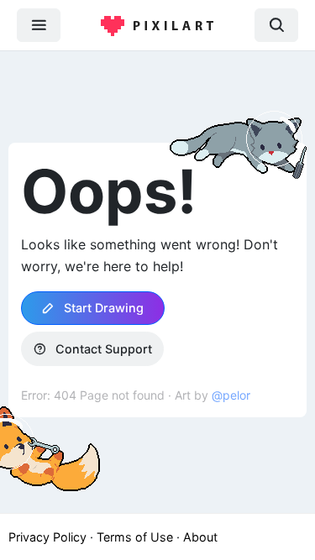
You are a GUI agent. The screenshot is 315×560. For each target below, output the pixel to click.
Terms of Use (135, 537)
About (200, 537)
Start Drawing (102, 308)
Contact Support (102, 349)
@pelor (231, 395)
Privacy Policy (47, 537)
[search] (276, 24)
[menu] (38, 24)
